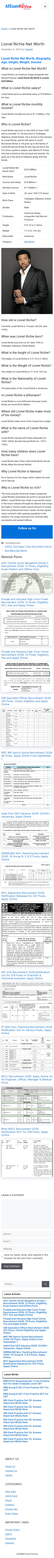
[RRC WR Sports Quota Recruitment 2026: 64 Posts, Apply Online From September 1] (27, 806)
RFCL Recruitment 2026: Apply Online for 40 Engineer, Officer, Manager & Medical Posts (27, 1079)
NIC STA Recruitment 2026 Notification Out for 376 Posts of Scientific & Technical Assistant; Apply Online (25, 975)
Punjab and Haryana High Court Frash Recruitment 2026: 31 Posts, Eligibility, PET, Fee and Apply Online (25, 602)
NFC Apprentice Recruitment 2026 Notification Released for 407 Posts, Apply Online (23, 896)
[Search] (45, 1284)
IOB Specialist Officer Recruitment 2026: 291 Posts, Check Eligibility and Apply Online (26, 701)
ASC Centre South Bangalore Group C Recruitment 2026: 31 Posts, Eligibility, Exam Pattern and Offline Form (25, 566)
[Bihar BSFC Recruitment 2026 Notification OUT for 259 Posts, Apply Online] (27, 1175)
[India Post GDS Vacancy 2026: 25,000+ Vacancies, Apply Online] (27, 845)
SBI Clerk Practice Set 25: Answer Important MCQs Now (22, 1427)
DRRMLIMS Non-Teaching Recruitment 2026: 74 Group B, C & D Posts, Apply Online (25, 856)
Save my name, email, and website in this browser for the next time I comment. (26, 1257)
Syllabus (9, 1504)
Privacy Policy (12, 1529)
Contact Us (11, 1470)
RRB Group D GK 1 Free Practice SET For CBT (25, 1395)
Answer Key (11, 1509)
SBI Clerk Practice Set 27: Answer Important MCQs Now (22, 1414)
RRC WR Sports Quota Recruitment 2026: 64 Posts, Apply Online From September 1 (27, 755)
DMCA (8, 1534)
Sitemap (9, 1543)
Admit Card (11, 1496)
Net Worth (29, 241)
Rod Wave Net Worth (16, 550)
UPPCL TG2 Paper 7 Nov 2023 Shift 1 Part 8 (28, 546)
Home (4, 28)
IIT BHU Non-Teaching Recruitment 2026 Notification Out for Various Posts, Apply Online (26, 1030)
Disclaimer (10, 1538)
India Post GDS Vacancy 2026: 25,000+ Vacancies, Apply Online (25, 815)
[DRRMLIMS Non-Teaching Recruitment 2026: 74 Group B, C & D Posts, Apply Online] (27, 885)
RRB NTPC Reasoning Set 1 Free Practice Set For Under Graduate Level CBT (26, 1382)
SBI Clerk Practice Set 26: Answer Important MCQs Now (22, 1421)
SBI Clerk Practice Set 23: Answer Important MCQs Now (22, 1440)
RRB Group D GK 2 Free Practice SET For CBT (26, 1388)
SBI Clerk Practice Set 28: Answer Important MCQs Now (22, 1408)
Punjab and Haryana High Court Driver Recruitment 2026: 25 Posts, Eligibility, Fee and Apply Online (25, 654)
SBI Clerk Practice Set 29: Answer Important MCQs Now (22, 1401)
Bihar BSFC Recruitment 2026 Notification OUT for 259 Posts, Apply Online (24, 1132)
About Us (10, 1466)
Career (8, 1475)
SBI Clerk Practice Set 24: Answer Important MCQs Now (22, 1433)
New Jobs (10, 1491)
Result (8, 1500)
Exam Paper (11, 1513)
